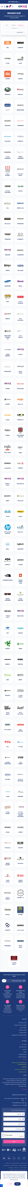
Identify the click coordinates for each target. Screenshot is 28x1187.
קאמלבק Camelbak (8, 191)
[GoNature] (7, 89)
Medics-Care (7, 484)
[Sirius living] (20, 366)
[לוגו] (22, 7)
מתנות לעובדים (14, 1165)
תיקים (24, 1052)
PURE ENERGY (7, 355)
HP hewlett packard (7, 532)
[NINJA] (7, 265)
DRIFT (20, 680)
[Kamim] (7, 909)
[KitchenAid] (20, 383)
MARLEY (7, 564)
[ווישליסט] (9, 7)
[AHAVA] (20, 827)
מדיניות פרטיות (14, 1179)
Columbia (7, 141)
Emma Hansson (22, 1064)
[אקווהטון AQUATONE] (7, 757)
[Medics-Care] (7, 479)
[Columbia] (7, 136)
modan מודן (7, 729)
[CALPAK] (20, 843)
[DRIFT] (20, 675)
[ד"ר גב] (7, 105)
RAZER (8, 648)
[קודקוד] (7, 511)
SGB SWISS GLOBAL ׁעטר (7, 337)
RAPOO (20, 633)
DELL (7, 549)
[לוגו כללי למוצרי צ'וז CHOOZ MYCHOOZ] (20, 807)
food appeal (8, 713)
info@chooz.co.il (16, 1105)
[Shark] (20, 281)
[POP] (7, 297)
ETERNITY (20, 239)
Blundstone (20, 483)
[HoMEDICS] (20, 250)
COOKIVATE (7, 371)
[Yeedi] (7, 791)
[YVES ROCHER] (20, 594)
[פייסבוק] (14, 1158)
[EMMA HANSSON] (20, 152)
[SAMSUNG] (7, 281)
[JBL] (7, 42)
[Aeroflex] (7, 774)
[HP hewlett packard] (7, 527)
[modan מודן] (7, 724)
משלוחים (11, 1167)
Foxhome (7, 847)
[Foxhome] (7, 843)
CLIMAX (20, 914)
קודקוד (7, 516)
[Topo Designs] (7, 169)
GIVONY (7, 404)
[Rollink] (7, 430)
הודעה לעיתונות (22, 1072)
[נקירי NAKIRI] (20, 757)
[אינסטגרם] (24, 1158)
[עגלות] (7, 7)
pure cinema (20, 336)
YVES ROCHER (20, 599)
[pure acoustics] (20, 314)
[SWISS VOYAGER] (7, 594)
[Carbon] (20, 349)
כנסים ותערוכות (22, 1054)
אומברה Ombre (20, 696)
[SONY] (7, 496)
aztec (20, 63)
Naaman (20, 94)
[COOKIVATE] (7, 366)
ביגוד (7, 25)
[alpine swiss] (20, 941)
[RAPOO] (20, 628)
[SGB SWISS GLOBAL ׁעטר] (7, 331)
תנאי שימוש (23, 1163)
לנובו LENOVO (20, 730)
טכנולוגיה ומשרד (22, 1057)
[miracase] (20, 858)
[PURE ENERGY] (7, 349)
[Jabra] (20, 511)
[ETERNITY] (20, 234)
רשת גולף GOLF (20, 174)
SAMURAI (7, 125)
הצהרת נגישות (16, 1163)
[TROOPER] (7, 234)
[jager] (20, 447)
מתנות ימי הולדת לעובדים (20, 1025)
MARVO (7, 318)
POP (7, 301)
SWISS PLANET (7, 864)
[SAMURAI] (7, 120)
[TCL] (7, 742)
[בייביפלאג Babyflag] (20, 774)
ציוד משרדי (14, 28)
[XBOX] (20, 643)
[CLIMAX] (20, 909)
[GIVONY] (7, 399)
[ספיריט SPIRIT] (7, 807)
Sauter (20, 191)
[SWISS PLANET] (7, 858)
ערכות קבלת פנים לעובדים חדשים (18, 1170)
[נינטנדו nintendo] (20, 297)
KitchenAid (20, 388)
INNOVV (7, 664)
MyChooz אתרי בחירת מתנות (19, 1062)
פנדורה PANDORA (8, 157)
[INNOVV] (7, 659)
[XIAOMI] (7, 74)
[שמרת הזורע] (20, 925)
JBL (7, 47)
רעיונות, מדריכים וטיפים (20, 1069)
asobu (7, 420)
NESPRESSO (20, 110)
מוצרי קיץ (24, 1044)
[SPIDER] (20, 463)
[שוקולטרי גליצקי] (14, 958)
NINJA (7, 270)
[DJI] (7, 628)
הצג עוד (24, 1089)
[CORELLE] (20, 136)
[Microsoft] (20, 496)
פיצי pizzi (20, 404)
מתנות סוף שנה (22, 1030)
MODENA (20, 796)
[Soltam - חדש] (7, 611)
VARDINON (20, 125)
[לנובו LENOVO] (20, 724)
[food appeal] (7, 707)
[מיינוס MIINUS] (7, 892)
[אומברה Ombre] (20, 690)
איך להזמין (16, 1167)
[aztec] (20, 58)
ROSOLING (20, 223)
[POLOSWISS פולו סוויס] (20, 430)
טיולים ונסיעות (22, 1047)
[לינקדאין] (9, 1158)
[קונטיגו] (7, 58)
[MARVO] (7, 314)
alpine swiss (20, 946)
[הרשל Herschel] (20, 707)
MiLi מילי (20, 746)
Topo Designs (7, 174)
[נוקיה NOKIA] (20, 203)
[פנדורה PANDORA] (7, 152)
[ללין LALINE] (20, 892)
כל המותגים (21, 25)
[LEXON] (20, 559)
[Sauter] (20, 186)
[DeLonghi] (20, 265)
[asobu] (7, 415)
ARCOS (20, 78)
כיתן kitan (20, 532)
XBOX (20, 648)
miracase (20, 863)
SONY (7, 500)
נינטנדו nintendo (20, 302)
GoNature (7, 94)
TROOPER (7, 239)
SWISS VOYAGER (7, 599)
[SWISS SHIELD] (20, 875)
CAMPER (20, 47)
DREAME (7, 255)
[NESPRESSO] (20, 105)
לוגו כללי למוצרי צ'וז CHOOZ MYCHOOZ (20, 814)
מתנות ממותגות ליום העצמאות (19, 1035)
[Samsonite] (20, 611)
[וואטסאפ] (19, 1158)
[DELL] (7, 544)
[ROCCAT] (7, 690)
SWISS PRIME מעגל (20, 581)
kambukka (8, 468)
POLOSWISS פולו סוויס (20, 436)
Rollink (8, 435)
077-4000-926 (16, 1102)
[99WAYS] (7, 925)
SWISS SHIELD (20, 881)
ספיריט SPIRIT (8, 812)
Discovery (8, 223)
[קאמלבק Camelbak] (7, 186)
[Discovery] (7, 219)
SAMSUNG (8, 286)
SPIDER (20, 468)
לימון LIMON (20, 420)
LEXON (20, 564)
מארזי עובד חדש (22, 1022)
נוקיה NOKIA (20, 208)
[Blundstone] (20, 479)
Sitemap (24, 1067)
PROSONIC (7, 945)
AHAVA (20, 832)
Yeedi (7, 796)
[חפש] (24, 32)
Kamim (8, 914)
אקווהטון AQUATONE (7, 763)
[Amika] (7, 827)
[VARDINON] (20, 120)
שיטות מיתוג (6, 1165)
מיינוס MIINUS (7, 898)
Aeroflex (7, 779)
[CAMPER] (20, 42)
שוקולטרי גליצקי (14, 963)
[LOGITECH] (20, 544)
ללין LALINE (20, 897)
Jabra (20, 516)
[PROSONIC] (7, 941)
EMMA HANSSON (20, 157)
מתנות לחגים (23, 1167)
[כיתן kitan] (20, 527)
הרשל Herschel (20, 713)
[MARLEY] (7, 559)
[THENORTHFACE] (7, 575)
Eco (7, 208)
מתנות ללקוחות (22, 1165)
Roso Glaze (7, 452)
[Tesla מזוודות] (7, 875)
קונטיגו (7, 63)
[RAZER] (7, 643)
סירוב (10, 1184)
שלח (14, 1141)
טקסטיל (13, 25)
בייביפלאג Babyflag (20, 780)
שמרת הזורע (20, 930)
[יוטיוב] (4, 1158)
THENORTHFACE (8, 580)
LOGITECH (20, 549)
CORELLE (20, 141)
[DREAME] (7, 250)
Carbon (20, 354)
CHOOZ (7, 388)
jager (20, 452)
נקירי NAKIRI (20, 763)
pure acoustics (20, 319)
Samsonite (20, 616)
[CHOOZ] (7, 383)
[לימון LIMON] (20, 415)
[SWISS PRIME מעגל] (20, 575)
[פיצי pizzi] (20, 399)
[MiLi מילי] (20, 742)
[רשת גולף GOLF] (20, 169)
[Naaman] (20, 89)
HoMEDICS (20, 255)
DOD (7, 680)
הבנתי (17, 1184)
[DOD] (7, 675)
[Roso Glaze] (7, 447)
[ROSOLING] (20, 219)
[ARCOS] (20, 74)
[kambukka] (7, 463)
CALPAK (20, 847)
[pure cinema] (20, 331)
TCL (7, 746)
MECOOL (20, 664)
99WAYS (7, 930)
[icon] (5, 7)
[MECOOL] (20, 659)
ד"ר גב (7, 110)
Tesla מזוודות (8, 881)
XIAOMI (7, 78)
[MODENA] (20, 791)
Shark (20, 286)
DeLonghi (20, 270)
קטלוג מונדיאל (22, 1032)
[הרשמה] (4, 980)
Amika (7, 832)
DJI (8, 633)
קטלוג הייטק (23, 1027)
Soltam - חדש (7, 616)
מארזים (24, 1049)
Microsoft (20, 500)
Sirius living (20, 372)
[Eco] (7, 203)
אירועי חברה (9, 1163)
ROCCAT (7, 695)
